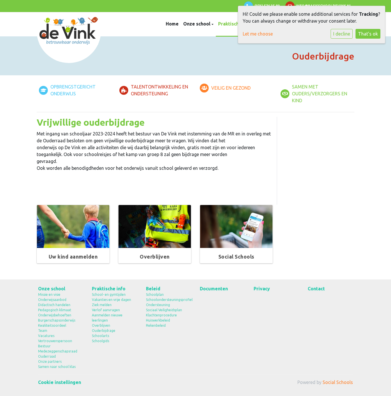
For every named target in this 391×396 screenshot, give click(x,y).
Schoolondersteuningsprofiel (168, 300)
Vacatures (46, 336)
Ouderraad (47, 356)
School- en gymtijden (109, 294)
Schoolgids (100, 341)
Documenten (214, 288)
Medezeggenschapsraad (57, 351)
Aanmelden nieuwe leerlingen (107, 317)
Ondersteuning (158, 305)
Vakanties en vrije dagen (111, 300)
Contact (316, 288)
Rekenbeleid (156, 325)
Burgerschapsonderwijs (56, 320)
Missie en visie (49, 294)
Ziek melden (102, 305)
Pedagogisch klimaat (54, 310)
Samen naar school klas (57, 367)
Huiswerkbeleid (158, 320)
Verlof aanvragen (106, 310)
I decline (341, 33)
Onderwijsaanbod (52, 300)
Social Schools (338, 382)
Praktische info (235, 23)
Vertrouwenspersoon (55, 341)
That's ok (368, 33)
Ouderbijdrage (103, 330)
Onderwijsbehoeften (54, 315)
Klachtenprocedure (161, 315)
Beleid (153, 288)
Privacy (262, 288)
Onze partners (50, 361)
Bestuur (44, 346)
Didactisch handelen (54, 305)
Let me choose (258, 33)
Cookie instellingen (59, 382)
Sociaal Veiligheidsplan (164, 310)
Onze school (197, 23)
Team (42, 330)
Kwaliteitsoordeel (52, 325)
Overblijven (101, 325)
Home (172, 23)
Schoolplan (155, 294)
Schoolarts (100, 336)
